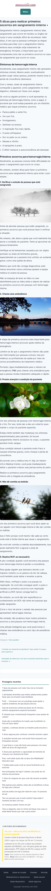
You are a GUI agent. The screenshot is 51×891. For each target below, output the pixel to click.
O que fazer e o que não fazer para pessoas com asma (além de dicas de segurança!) (24, 746)
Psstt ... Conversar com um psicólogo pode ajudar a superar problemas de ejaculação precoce (23, 702)
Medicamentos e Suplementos (18, 877)
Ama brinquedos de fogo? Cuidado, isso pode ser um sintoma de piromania (23, 772)
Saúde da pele (39, 877)
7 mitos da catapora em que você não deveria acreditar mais (24, 779)
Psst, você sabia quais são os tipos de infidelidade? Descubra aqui (23, 759)
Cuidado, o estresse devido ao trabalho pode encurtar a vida (24, 729)
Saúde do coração (19, 872)
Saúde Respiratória (17, 882)
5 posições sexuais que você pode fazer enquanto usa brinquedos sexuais (24, 739)
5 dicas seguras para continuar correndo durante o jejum (25, 734)
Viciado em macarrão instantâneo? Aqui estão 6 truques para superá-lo (23, 650)
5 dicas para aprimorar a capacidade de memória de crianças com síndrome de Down (23, 753)
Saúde (6, 872)
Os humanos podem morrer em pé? (16, 805)
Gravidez (33, 872)
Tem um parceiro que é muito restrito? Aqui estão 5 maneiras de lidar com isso (22, 799)
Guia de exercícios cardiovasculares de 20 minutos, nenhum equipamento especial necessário (23, 709)
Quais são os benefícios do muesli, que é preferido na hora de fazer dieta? (23, 722)
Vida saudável (13, 640)
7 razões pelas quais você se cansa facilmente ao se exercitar (23, 766)
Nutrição (44, 872)
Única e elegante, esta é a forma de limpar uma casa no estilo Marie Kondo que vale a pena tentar (24, 810)
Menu (25, 11)
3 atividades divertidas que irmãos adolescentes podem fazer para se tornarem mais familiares (25, 695)
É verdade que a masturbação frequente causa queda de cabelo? (25, 715)
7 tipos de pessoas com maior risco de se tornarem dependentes (22, 689)
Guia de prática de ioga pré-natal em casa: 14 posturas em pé (24, 792)
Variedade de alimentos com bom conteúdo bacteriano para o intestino (25, 660)
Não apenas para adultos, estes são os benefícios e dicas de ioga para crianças (25, 786)
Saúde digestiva (35, 882)
